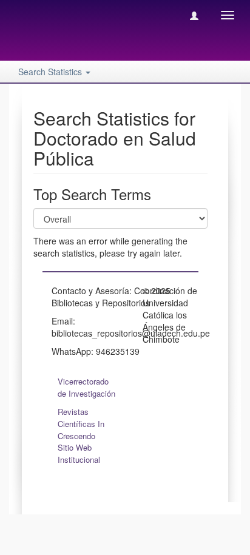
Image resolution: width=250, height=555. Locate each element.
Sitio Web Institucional (79, 453)
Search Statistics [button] (51, 72)
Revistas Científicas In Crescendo (81, 424)
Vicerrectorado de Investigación (86, 387)
